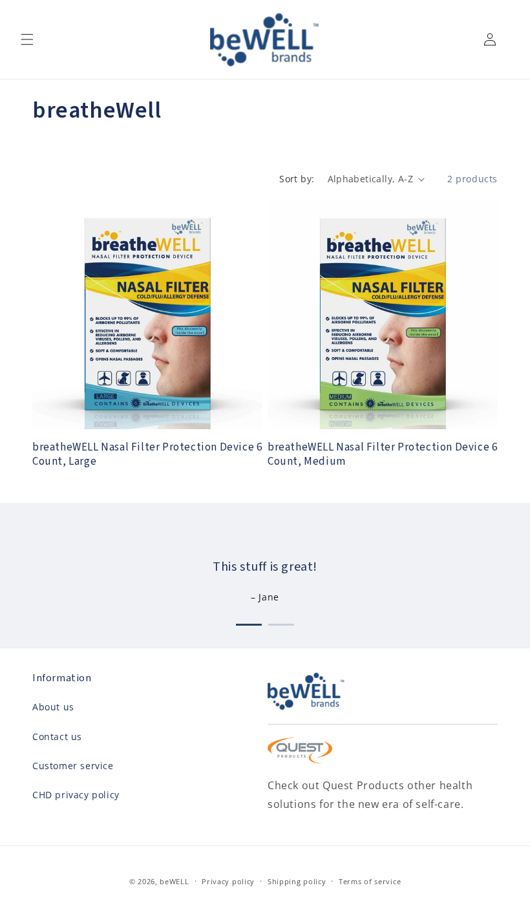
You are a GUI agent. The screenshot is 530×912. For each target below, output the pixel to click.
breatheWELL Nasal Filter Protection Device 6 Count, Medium (382, 454)
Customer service (73, 765)
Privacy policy (228, 881)
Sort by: (296, 179)
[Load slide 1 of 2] (249, 622)
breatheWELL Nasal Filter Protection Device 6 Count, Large (147, 454)
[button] (27, 39)
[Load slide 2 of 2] (281, 622)
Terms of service (370, 881)
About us (53, 707)
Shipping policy (297, 881)
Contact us (57, 736)
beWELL (174, 881)
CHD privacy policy (76, 795)
